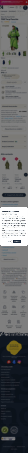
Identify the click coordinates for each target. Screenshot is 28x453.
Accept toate (17, 241)
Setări (9, 241)
